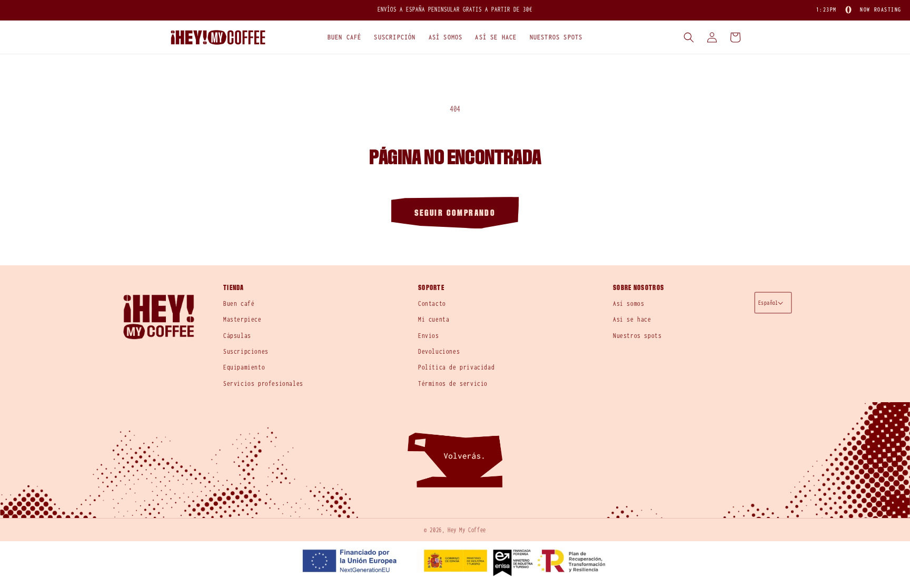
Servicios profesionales (263, 383)
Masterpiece (242, 319)
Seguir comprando (455, 213)
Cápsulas (237, 336)
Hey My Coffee (467, 529)
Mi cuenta (433, 319)
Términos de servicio (453, 383)
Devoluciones (439, 351)
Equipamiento (244, 367)
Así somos (628, 303)
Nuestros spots (637, 336)
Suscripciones (246, 351)
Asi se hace (632, 319)
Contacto (432, 303)
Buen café (238, 303)
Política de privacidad (456, 367)
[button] (344, 37)
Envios (428, 336)
